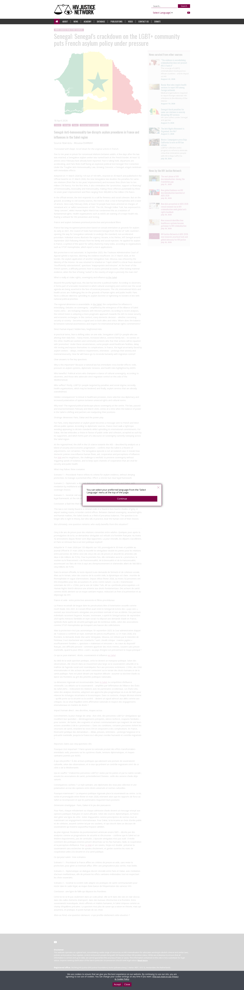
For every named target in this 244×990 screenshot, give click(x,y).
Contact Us (143, 21)
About (65, 21)
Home (57, 21)
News (76, 21)
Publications (116, 21)
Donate (157, 21)
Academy (87, 21)
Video (130, 21)
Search (184, 6)
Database (101, 21)
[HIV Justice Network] (75, 9)
